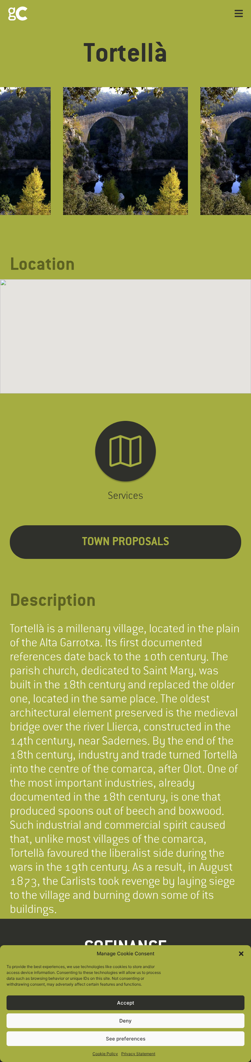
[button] (241, 953)
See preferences (125, 1039)
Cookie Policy (105, 1053)
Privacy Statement (138, 1053)
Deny (125, 1021)
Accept (125, 1003)
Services (125, 495)
